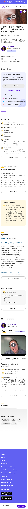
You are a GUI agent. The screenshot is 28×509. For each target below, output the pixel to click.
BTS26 (20, 1)
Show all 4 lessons (13, 278)
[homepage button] (3, 6)
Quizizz (6, 301)
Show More (13, 191)
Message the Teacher (14, 90)
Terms (14, 2)
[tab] (3, 109)
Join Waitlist (21, 506)
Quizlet (6, 299)
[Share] (21, 11)
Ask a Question (20, 358)
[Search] (21, 6)
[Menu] (24, 6)
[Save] (24, 11)
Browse (8, 6)
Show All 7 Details (13, 157)
